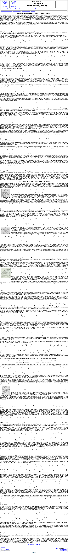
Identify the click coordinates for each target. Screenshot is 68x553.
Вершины (16, 11)
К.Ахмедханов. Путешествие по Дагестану (21, 8)
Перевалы (13, 11)
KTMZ (57, 548)
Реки (11, 11)
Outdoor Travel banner (5, 6)
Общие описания (3, 11)
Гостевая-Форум (25, 11)
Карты (22, 11)
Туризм (19, 11)
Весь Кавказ (7, 8)
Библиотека (12, 8)
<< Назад (31, 544)
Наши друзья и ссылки (31, 11)
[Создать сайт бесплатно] (34, 552)
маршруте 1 (33, 191)
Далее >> (37, 544)
